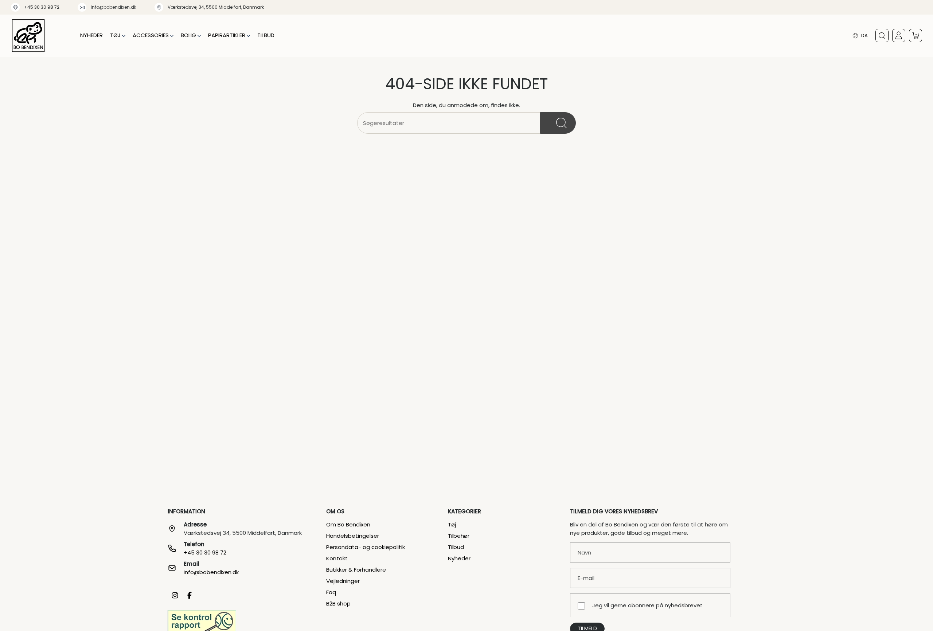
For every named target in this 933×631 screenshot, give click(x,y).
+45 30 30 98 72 (41, 7)
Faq (331, 592)
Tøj (452, 524)
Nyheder (459, 558)
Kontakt (337, 558)
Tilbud (456, 547)
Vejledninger (343, 581)
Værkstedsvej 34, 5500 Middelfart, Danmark (216, 7)
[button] (117, 35)
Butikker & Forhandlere (356, 569)
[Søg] (558, 123)
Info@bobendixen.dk (113, 7)
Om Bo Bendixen (348, 524)
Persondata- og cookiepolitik (365, 547)
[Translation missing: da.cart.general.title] (915, 35)
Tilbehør (458, 536)
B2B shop (338, 603)
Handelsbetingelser (352, 536)
